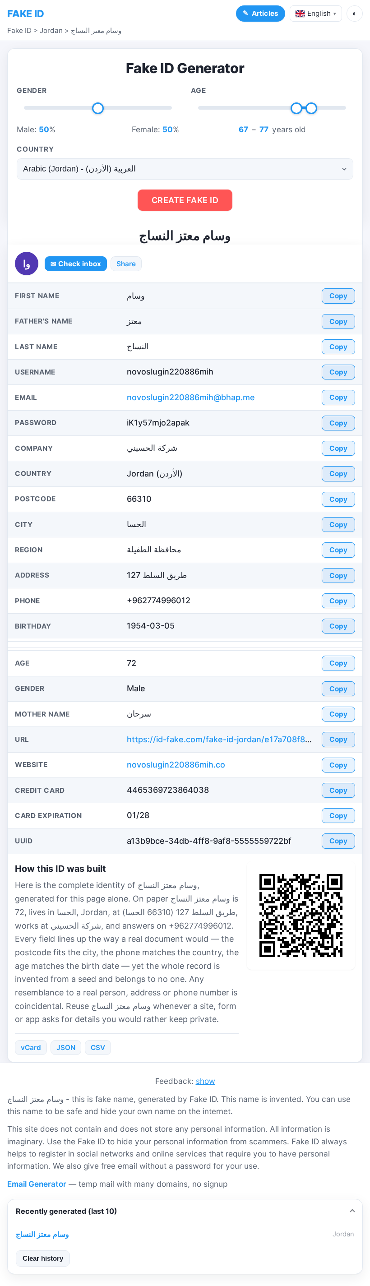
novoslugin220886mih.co (176, 764)
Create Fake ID (185, 200)
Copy (338, 295)
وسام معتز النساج (96, 30)
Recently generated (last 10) (66, 1211)
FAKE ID (25, 13)
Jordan (51, 30)
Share (126, 263)
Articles (265, 13)
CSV (98, 1047)
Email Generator (36, 1184)
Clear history (43, 1258)
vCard (31, 1047)
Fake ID (19, 30)
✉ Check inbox (76, 263)
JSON (65, 1047)
